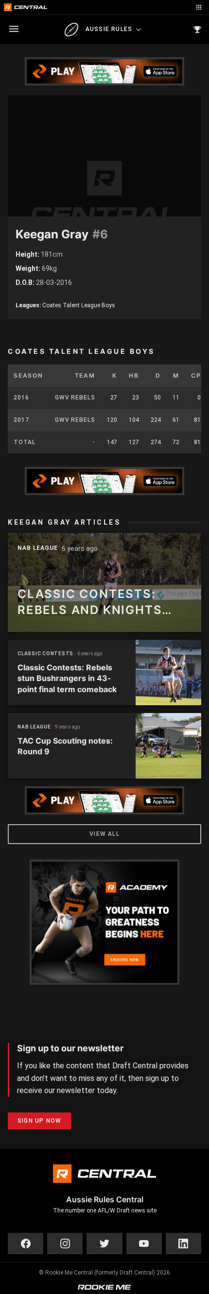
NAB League (37, 548)
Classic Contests (45, 653)
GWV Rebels (75, 397)
